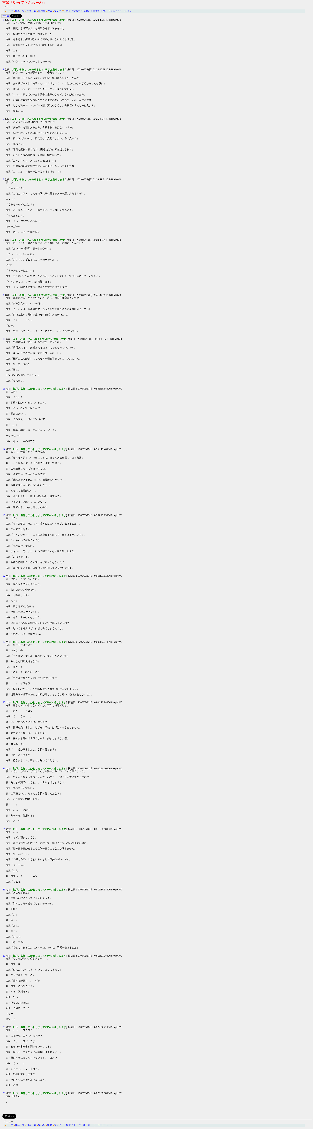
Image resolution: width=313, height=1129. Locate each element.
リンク (57, 10)
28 (4, 1027)
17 (4, 575)
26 (4, 889)
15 (4, 515)
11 (4, 339)
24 (4, 829)
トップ (9, 10)
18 (4, 641)
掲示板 (41, 10)
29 (4, 1093)
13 (4, 388)
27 (4, 955)
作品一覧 (20, 10)
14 (4, 449)
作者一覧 (31, 10)
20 (4, 702)
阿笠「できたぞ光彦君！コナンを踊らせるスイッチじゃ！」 (99, 10)
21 (4, 768)
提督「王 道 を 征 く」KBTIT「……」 (90, 1125)
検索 (49, 10)
